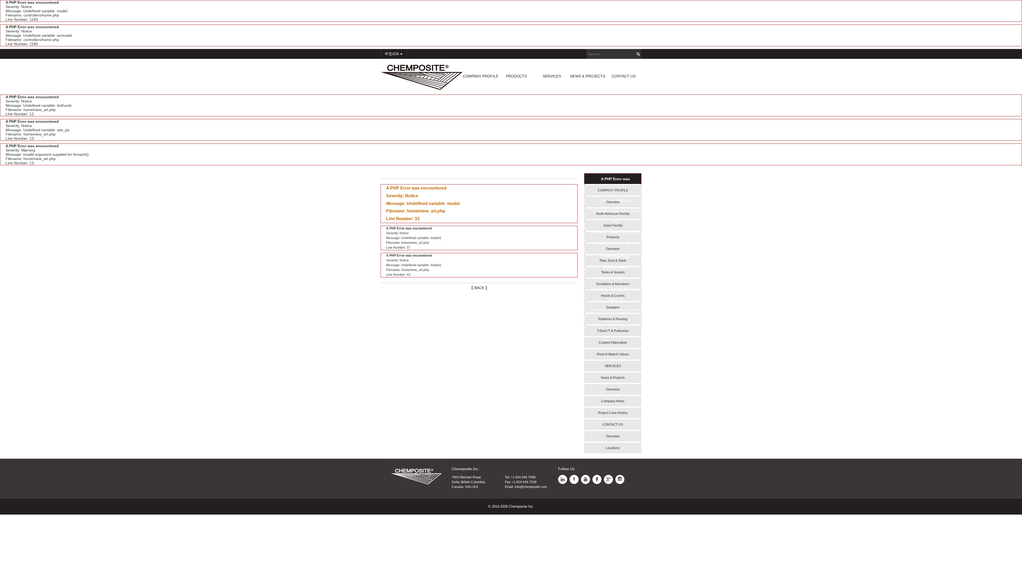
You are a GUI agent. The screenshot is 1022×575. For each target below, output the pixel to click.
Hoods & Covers (613, 296)
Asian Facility (613, 225)
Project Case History (613, 413)
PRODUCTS (516, 76)
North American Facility (612, 214)
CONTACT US (624, 76)
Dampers (613, 307)
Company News (612, 401)
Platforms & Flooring (613, 319)
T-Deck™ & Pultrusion (613, 331)
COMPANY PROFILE (480, 76)
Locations (613, 448)
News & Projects (613, 378)
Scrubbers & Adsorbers (612, 284)
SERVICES (552, 76)
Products (613, 237)
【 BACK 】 (479, 288)
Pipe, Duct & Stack (613, 260)
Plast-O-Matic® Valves (613, 354)
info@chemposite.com (531, 487)
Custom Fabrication (613, 342)
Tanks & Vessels (613, 272)
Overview (613, 202)
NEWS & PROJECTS (587, 76)
